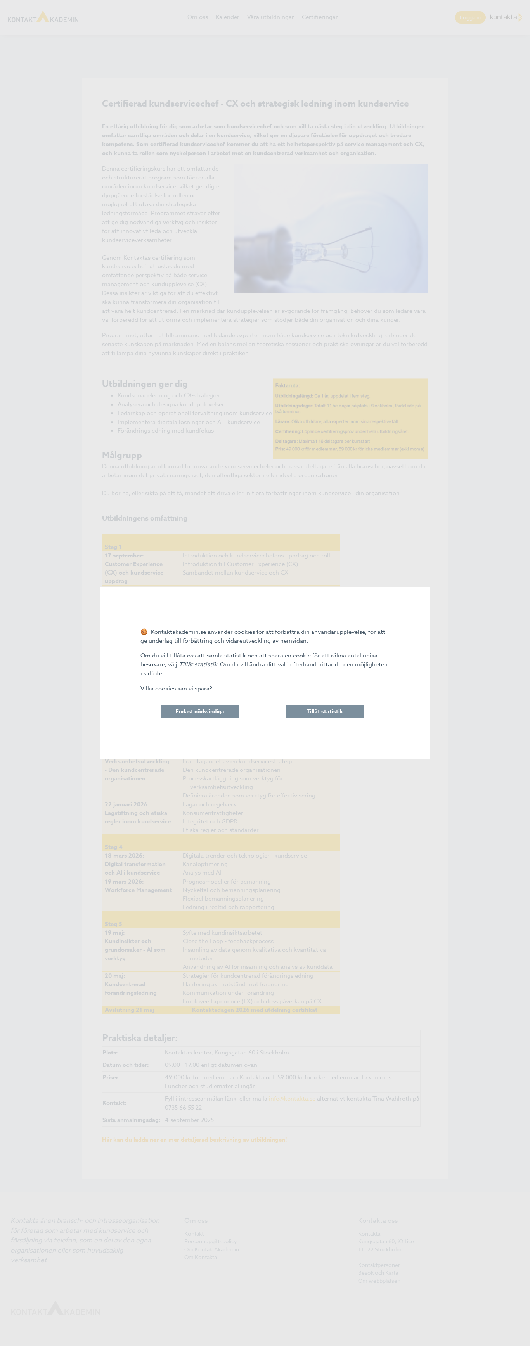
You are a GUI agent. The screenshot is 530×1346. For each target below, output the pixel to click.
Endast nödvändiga (200, 712)
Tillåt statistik (325, 712)
